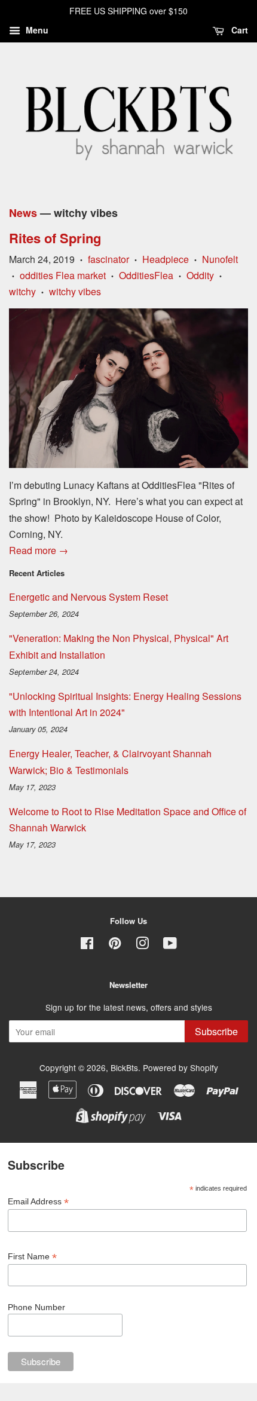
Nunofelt (220, 259)
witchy (22, 291)
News (23, 213)
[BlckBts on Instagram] (142, 945)
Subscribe (216, 1031)
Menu (35, 30)
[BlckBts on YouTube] (170, 945)
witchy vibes (75, 291)
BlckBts (124, 1067)
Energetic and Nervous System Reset (88, 597)
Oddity (200, 275)
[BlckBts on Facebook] (87, 945)
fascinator (108, 259)
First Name (32, 1256)
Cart (238, 30)
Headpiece (165, 259)
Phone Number (36, 1307)
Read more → (38, 550)
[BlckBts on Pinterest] (114, 945)
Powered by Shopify (180, 1067)
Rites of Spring (55, 237)
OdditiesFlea (146, 275)
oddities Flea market (63, 275)
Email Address (38, 1201)
